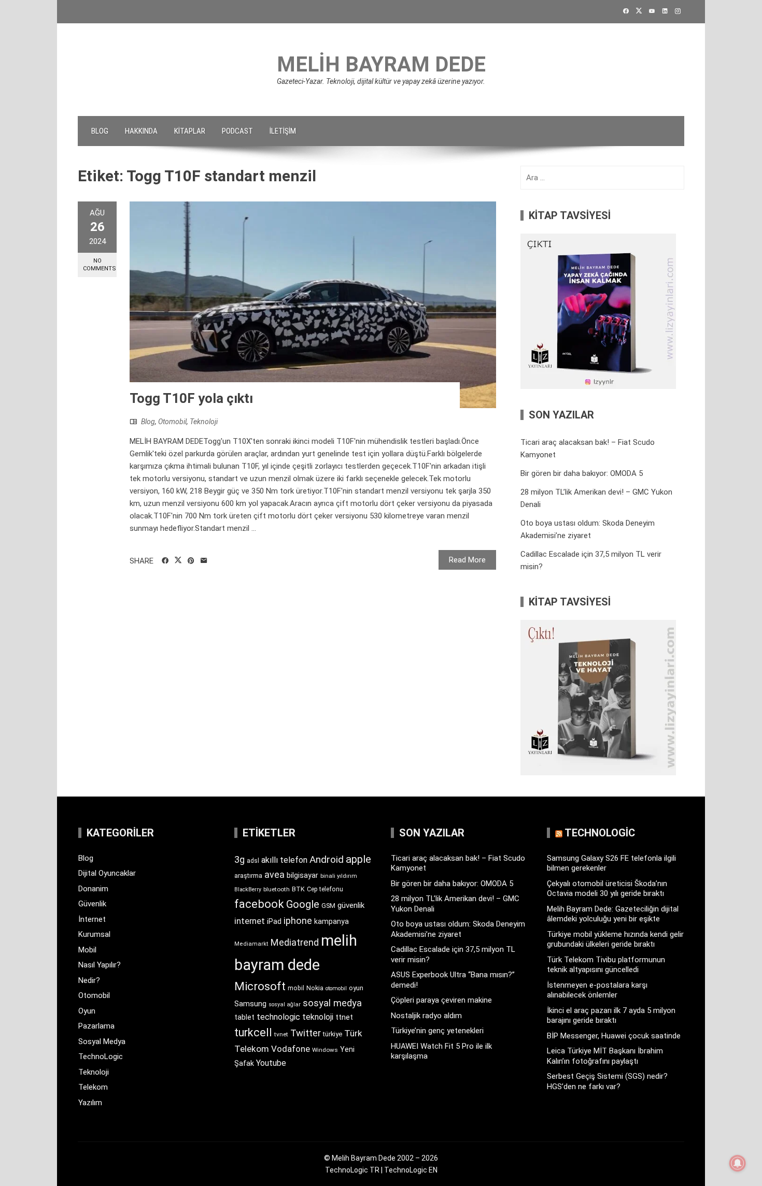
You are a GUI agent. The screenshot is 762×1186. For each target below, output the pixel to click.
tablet (244, 1017)
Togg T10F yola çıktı (191, 398)
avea (274, 874)
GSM (328, 905)
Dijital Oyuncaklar (107, 873)
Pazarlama (96, 1026)
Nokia (314, 988)
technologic (278, 1017)
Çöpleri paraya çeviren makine (441, 1000)
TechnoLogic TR (352, 1170)
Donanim (93, 888)
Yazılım (90, 1102)
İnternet (92, 919)
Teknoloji (204, 421)
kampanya (331, 921)
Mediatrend (295, 942)
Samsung (250, 1004)
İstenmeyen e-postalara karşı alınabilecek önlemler (597, 990)
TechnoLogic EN (411, 1170)
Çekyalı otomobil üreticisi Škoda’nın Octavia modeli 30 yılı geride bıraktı (607, 889)
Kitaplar (189, 131)
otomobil (336, 988)
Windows (325, 1049)
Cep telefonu (325, 889)
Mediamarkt (251, 944)
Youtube (271, 1063)
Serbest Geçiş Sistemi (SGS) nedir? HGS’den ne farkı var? (607, 1081)
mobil (296, 988)
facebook (259, 903)
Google (302, 904)
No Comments (99, 264)
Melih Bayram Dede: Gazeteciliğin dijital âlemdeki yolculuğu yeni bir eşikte (613, 914)
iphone (298, 920)
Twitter (305, 1033)
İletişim (283, 131)
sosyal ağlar (285, 1004)
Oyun (86, 1011)
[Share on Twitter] (178, 560)
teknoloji (317, 1017)
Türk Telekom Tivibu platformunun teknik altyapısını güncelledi (606, 965)
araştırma (248, 875)
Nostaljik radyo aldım (426, 1015)
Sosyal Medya (101, 1041)
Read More (467, 560)
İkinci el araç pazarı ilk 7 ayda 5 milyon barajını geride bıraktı (611, 1015)
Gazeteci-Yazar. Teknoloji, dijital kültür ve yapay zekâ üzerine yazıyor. (381, 81)
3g (239, 859)
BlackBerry (247, 889)
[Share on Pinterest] (191, 561)
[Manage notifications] (737, 1163)
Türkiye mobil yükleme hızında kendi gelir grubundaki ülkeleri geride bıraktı (615, 939)
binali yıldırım (338, 876)
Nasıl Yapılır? (99, 965)
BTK (298, 889)
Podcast (237, 131)
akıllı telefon (284, 860)
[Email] (203, 561)
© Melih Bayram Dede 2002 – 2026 (381, 1158)
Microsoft (260, 986)
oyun (356, 988)
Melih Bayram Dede (381, 64)
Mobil (87, 949)
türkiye (332, 1034)
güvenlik (350, 905)
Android (326, 859)
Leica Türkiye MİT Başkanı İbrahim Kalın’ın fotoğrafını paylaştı (605, 1056)
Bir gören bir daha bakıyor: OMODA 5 (581, 473)
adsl (253, 860)
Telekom (93, 1087)
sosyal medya (332, 1002)
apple (358, 859)
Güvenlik (92, 903)
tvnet (281, 1034)
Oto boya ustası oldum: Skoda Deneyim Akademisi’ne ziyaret (458, 929)
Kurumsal (94, 934)
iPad (274, 921)
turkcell (253, 1032)
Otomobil (172, 421)
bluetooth (276, 889)
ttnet (344, 1017)
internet (249, 921)
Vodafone (290, 1049)
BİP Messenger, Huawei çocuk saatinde (614, 1035)
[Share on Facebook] (165, 561)
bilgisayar (302, 875)
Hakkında (141, 131)
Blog (99, 131)
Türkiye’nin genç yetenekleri (437, 1030)
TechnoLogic (100, 1056)
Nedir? (89, 980)
